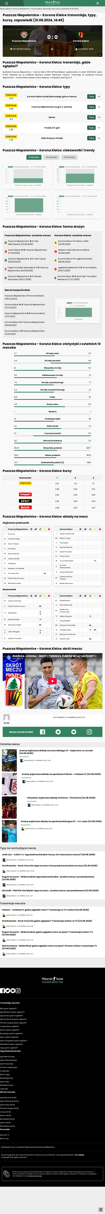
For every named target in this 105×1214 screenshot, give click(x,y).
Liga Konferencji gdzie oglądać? (13, 1019)
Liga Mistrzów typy (7, 1056)
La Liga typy (4, 1071)
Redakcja (5, 1147)
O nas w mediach (16, 1147)
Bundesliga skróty (7, 1119)
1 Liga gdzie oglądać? (9, 1048)
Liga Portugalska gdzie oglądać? (13, 1040)
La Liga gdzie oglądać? (9, 1026)
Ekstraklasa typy (6, 1085)
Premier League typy (8, 1067)
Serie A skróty (5, 1115)
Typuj (91, 96)
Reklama (51, 1147)
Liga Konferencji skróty (9, 1101)
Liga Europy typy (6, 1064)
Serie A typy (5, 1074)
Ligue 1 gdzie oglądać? (9, 1037)
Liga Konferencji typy (8, 1060)
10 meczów (51, 157)
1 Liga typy (4, 1089)
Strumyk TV (4, 1135)
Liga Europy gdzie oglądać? (11, 1015)
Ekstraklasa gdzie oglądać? (11, 1044)
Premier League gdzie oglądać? (13, 1023)
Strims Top (4, 1138)
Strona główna (6, 9)
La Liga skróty (5, 1112)
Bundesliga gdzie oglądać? (11, 1033)
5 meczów (34, 157)
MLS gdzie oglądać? (8, 1008)
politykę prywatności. (35, 1176)
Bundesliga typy (6, 1078)
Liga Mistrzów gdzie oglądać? (12, 1012)
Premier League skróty (9, 1108)
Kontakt (44, 1147)
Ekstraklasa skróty (7, 1126)
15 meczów (69, 157)
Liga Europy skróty (7, 1104)
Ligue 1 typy (4, 1081)
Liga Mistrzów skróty (8, 1097)
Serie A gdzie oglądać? (10, 1030)
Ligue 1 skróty (5, 1122)
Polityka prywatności (32, 1147)
